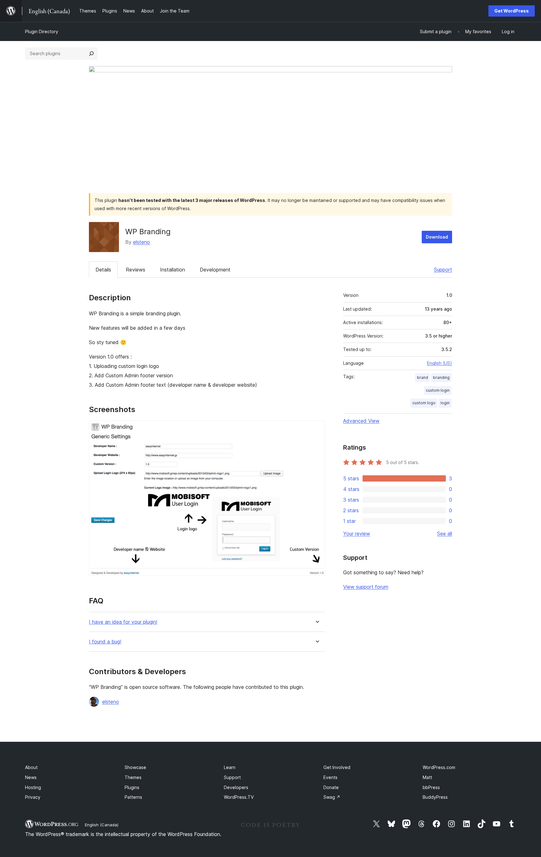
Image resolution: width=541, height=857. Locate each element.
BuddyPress (435, 797)
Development (215, 269)
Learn (229, 767)
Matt (427, 777)
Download (437, 237)
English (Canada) (101, 824)
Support (443, 269)
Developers (236, 787)
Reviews (135, 269)
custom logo (423, 402)
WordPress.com (439, 767)
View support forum (365, 587)
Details (103, 269)
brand (422, 377)
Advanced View (361, 421)
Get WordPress (511, 10)
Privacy (32, 797)
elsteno (141, 242)
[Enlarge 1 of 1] (316, 429)
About (31, 767)
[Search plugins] (91, 53)
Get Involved (336, 767)
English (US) (439, 363)
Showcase (135, 767)
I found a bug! (105, 642)
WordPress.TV (239, 797)
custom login (438, 390)
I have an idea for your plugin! (123, 622)
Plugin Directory (41, 31)
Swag (331, 797)
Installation (172, 269)
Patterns (133, 797)
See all (444, 533)
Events (330, 777)
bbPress (431, 787)
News (31, 777)
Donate (331, 787)
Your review (356, 533)
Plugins (132, 787)
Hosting (33, 787)
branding (441, 377)
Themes (133, 777)
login (445, 402)
